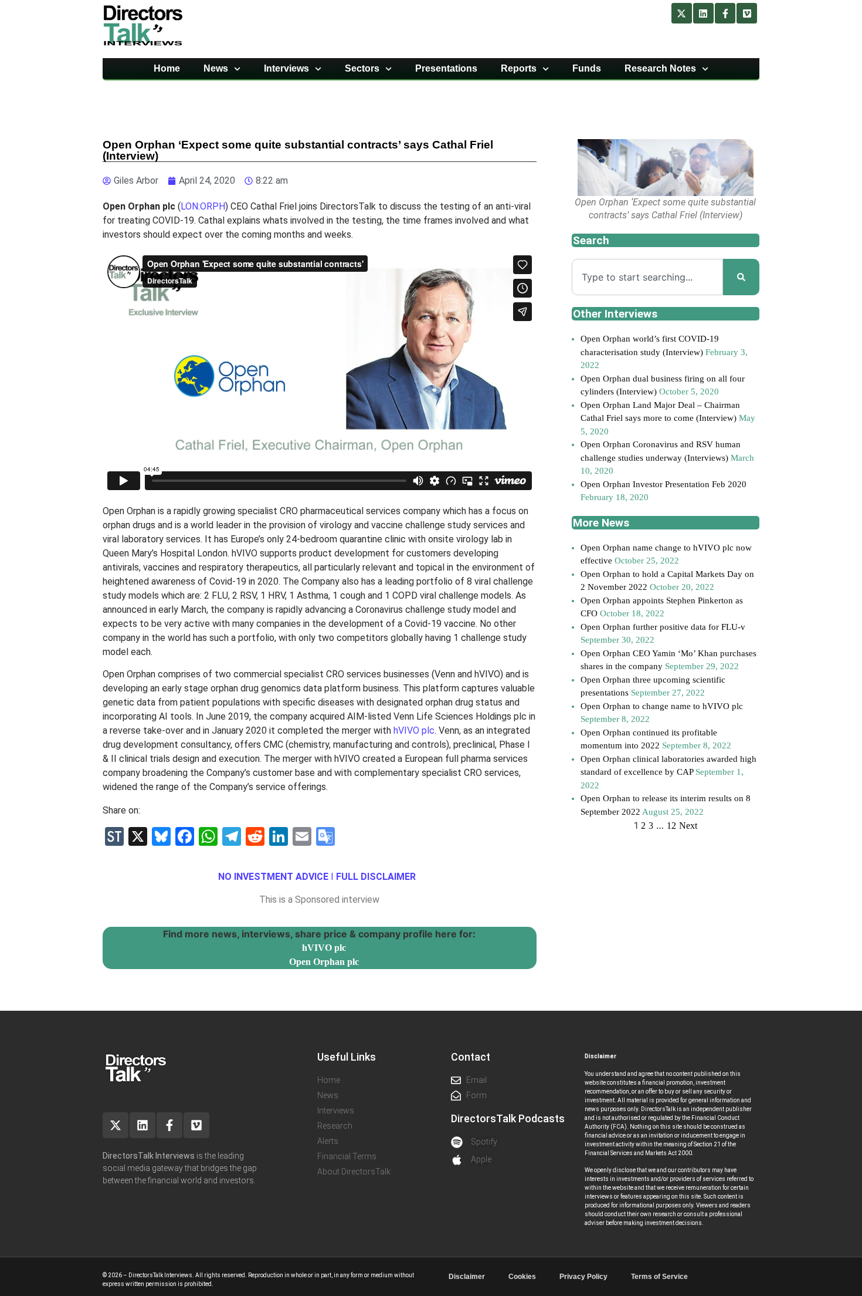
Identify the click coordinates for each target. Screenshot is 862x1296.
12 (671, 826)
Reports (519, 68)
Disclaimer (467, 1277)
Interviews (286, 68)
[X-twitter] (681, 13)
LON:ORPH (203, 206)
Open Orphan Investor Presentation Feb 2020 (663, 484)
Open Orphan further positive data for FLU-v (663, 627)
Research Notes (660, 68)
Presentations (446, 68)
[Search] (741, 277)
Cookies (522, 1277)
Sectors (362, 68)
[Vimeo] (747, 13)
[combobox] (647, 277)
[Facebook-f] (725, 13)
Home (167, 68)
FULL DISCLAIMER (376, 876)
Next (688, 826)
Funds (586, 68)
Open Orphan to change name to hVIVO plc (662, 706)
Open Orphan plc (324, 962)
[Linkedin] (703, 13)
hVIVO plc (414, 730)
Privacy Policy (583, 1277)
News (215, 68)
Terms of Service (659, 1277)
